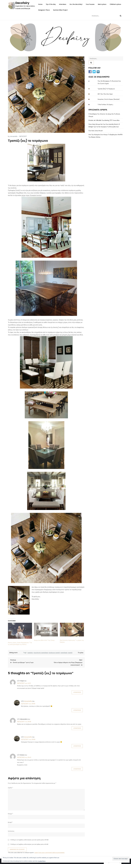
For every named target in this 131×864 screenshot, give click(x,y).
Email (10, 822)
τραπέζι (70, 653)
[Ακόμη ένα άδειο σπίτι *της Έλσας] (46, 629)
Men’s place (102, 4)
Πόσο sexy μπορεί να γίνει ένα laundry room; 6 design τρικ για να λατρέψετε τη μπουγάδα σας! (104, 125)
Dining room (13, 652)
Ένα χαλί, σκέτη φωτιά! (96, 131)
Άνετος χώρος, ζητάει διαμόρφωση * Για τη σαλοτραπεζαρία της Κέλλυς (20, 643)
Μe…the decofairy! (76, 4)
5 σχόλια (80, 653)
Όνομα (10, 814)
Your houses (90, 4)
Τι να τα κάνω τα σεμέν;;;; (105, 104)
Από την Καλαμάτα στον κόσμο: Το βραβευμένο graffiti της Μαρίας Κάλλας (105, 136)
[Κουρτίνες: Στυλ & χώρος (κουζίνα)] (90, 99)
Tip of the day (51, 4)
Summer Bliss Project (60, 10)
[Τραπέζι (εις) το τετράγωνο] (90, 88)
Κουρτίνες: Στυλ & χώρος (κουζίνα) (108, 99)
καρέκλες (30, 653)
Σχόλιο (10, 788)
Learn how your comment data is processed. (50, 853)
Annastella (13, 136)
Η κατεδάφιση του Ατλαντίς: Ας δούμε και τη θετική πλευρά (104, 115)
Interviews (62, 4)
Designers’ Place (44, 10)
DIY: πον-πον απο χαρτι (105, 94)
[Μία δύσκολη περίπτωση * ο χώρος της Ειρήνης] (72, 629)
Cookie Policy (42, 861)
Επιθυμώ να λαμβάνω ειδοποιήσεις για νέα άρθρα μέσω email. (29, 844)
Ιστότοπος (11, 831)
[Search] (120, 16)
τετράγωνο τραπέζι (54, 653)
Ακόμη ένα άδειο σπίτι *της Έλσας (44, 640)
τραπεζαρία (64, 653)
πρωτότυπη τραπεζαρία (41, 653)
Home (40, 4)
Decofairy (22, 3)
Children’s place (115, 4)
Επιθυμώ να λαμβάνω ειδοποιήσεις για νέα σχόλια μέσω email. (30, 840)
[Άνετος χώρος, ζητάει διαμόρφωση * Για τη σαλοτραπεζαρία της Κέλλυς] (20, 631)
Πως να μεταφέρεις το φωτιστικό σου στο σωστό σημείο (109, 82)
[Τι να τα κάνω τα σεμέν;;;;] (90, 104)
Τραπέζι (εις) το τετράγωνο (106, 89)
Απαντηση (77, 692)
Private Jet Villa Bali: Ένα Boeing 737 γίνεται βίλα (104, 120)
